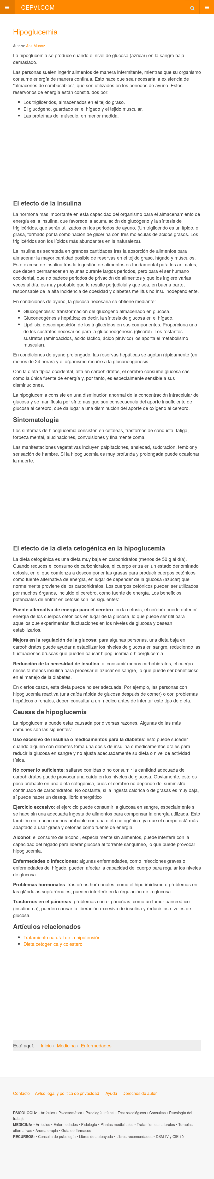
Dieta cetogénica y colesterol (53, 943)
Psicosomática (70, 1112)
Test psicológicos (132, 1112)
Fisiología (89, 1124)
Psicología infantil (100, 1112)
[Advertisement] (107, 158)
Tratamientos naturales (156, 1124)
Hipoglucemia (35, 31)
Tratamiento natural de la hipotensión (61, 937)
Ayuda (111, 1093)
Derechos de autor (139, 1093)
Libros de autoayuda (96, 1136)
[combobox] (192, 7)
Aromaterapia (46, 1130)
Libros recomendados (134, 1136)
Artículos (48, 1112)
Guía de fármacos (76, 1130)
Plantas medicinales (116, 1124)
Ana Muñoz (35, 45)
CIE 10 (178, 1136)
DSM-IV (162, 1136)
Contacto (21, 1093)
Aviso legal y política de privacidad (67, 1093)
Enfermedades (66, 1124)
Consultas (157, 1112)
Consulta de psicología (57, 1136)
